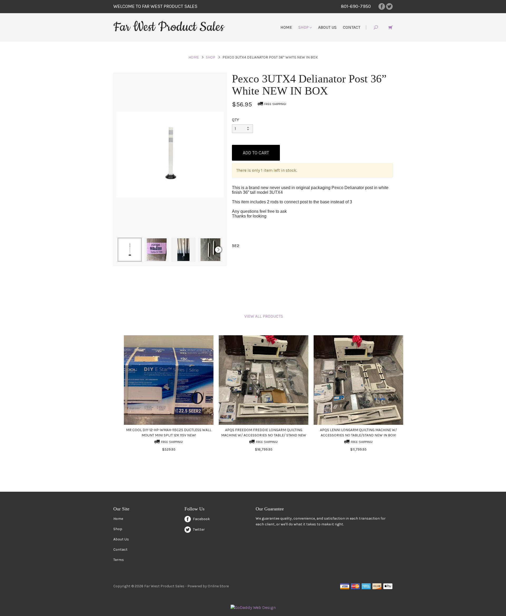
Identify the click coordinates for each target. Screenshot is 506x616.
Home (286, 27)
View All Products (263, 316)
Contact (351, 27)
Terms (118, 560)
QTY (235, 119)
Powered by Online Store (208, 586)
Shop (304, 27)
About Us (327, 27)
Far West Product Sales (168, 27)
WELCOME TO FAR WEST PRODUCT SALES (155, 6)
